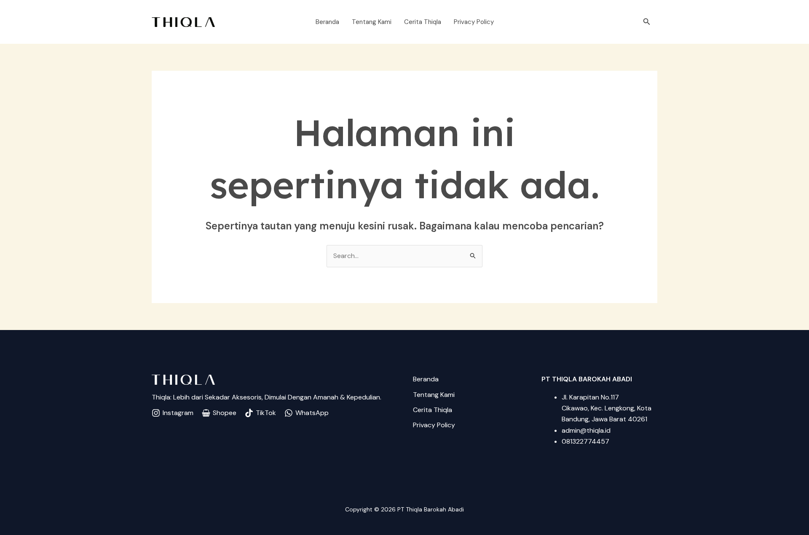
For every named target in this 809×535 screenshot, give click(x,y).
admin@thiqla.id (586, 430)
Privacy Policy (474, 22)
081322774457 (585, 441)
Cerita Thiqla (422, 22)
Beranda (327, 22)
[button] (647, 22)
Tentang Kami (371, 22)
